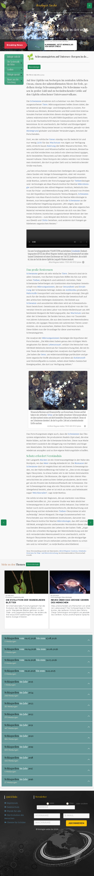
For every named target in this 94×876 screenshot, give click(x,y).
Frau (71, 803)
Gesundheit (68, 286)
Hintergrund (32, 131)
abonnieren (76, 823)
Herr (52, 803)
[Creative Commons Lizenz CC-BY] (92, 13)
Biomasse (79, 463)
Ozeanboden (75, 250)
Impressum (12, 803)
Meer (46, 463)
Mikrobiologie (64, 521)
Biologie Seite (46, 5)
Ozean (52, 139)
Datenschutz (13, 807)
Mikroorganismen (46, 286)
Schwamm (83, 194)
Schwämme (35, 101)
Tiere (44, 104)
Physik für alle (14, 811)
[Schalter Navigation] (89, 5)
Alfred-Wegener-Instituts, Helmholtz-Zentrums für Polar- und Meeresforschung (56, 552)
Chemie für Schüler (16, 822)
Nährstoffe (31, 293)
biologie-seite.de (13, 56)
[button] (81, 45)
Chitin (45, 220)
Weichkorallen (39, 493)
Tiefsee (78, 181)
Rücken (43, 460)
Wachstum (55, 142)
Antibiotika (71, 290)
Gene (43, 354)
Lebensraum (54, 344)
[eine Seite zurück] (3, 522)
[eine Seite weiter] (90, 522)
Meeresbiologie (34, 66)
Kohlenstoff (79, 358)
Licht (39, 142)
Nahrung (51, 146)
